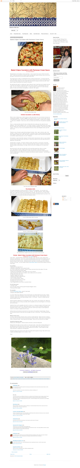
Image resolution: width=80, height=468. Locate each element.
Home (11, 33)
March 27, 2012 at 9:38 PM (17, 408)
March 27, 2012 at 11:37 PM (17, 415)
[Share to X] (30, 377)
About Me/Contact (37, 33)
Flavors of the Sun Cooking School (38, 378)
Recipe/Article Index (17, 33)
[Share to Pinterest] (32, 377)
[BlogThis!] (28, 377)
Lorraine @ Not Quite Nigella (18, 411)
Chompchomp (15, 418)
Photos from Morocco (44, 33)
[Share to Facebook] (31, 377)
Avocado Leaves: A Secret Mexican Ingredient (63, 122)
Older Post (48, 454)
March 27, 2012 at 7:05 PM (17, 400)
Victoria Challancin (46, 378)
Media (31, 33)
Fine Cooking (30, 256)
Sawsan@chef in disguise (17, 425)
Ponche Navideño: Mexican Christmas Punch (64, 161)
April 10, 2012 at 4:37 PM (17, 443)
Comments (65, 199)
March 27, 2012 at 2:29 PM (17, 391)
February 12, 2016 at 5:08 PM (18, 449)
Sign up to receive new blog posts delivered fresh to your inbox (60, 74)
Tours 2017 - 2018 (53, 33)
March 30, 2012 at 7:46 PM (17, 437)
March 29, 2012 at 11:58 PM (17, 430)
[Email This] (27, 377)
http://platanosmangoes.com (18, 440)
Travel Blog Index (25, 33)
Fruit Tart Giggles (62, 148)
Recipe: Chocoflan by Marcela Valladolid (62, 155)
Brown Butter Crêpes (33, 262)
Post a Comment (14, 452)
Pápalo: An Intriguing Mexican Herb (62, 143)
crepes (31, 378)
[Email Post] (25, 377)
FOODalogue (15, 385)
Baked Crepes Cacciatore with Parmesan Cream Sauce (21, 378)
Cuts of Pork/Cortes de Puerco (59, 127)
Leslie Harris (15, 433)
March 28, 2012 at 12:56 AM (17, 421)
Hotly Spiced (15, 404)
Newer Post (12, 454)
